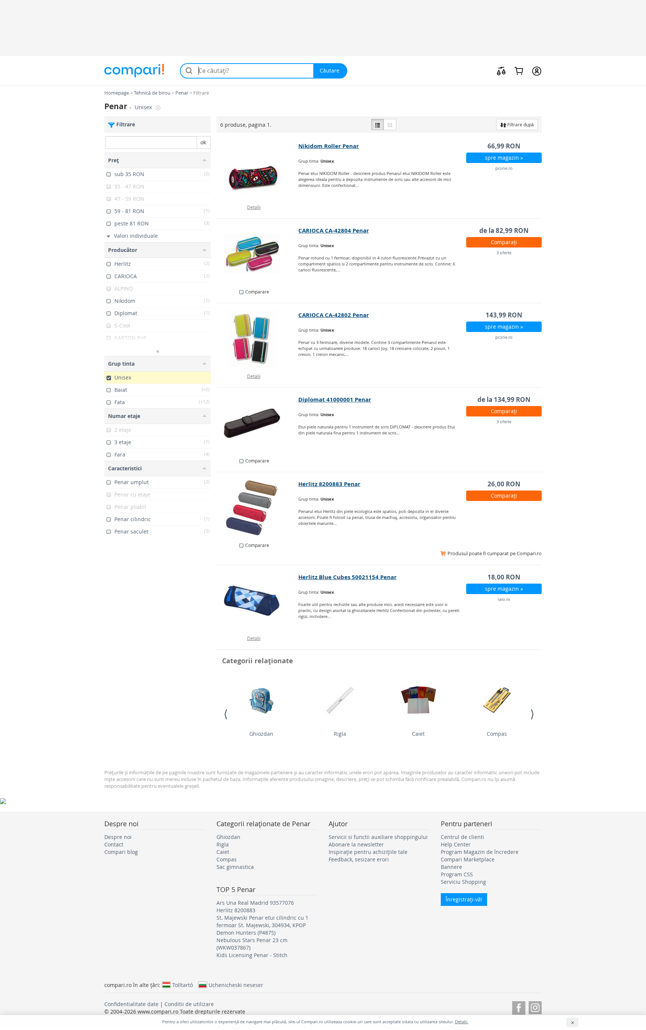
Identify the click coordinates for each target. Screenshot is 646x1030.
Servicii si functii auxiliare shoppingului (378, 836)
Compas (497, 733)
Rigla (340, 733)
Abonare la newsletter (356, 844)
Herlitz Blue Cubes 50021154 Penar (347, 577)
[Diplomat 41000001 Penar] (257, 423)
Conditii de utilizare (189, 1004)
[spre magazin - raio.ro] (257, 601)
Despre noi (118, 836)
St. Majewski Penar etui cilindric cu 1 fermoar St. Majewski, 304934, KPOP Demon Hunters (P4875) (262, 925)
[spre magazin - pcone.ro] (257, 170)
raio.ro (504, 599)
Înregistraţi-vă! (464, 899)
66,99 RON (503, 146)
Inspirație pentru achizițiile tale (368, 851)
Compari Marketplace (468, 859)
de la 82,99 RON (504, 230)
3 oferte (503, 252)
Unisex (144, 107)
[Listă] (377, 124)
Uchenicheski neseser (236, 984)
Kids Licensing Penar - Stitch (251, 955)
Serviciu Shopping (463, 881)
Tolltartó (182, 984)
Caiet (418, 733)
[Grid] (390, 124)
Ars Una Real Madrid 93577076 (255, 902)
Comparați (504, 242)
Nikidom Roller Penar (328, 146)
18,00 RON (503, 577)
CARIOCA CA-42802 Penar (333, 315)
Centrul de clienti (462, 836)
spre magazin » (504, 157)
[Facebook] (518, 1006)
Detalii (254, 207)
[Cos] (518, 71)
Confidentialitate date (131, 1004)
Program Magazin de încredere (480, 851)
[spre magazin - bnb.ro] (257, 508)
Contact (113, 844)
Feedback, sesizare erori (359, 859)
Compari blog (121, 851)
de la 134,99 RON (503, 399)
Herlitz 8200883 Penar (329, 484)
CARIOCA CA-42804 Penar (333, 230)
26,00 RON (503, 484)
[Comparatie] (501, 71)
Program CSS (457, 874)
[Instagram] (535, 1006)
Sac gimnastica (235, 866)
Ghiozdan (261, 733)
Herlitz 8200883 (235, 910)
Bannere (451, 866)
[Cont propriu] (536, 71)
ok (203, 142)
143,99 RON (504, 315)
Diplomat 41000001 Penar (334, 399)
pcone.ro (504, 168)
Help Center (456, 844)
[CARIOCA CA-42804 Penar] (257, 254)
